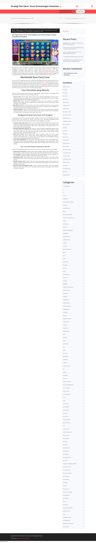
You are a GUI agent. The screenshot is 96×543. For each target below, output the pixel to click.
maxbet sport (66, 331)
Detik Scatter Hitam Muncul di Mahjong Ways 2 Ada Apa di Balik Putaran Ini (73, 48)
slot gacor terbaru (67, 473)
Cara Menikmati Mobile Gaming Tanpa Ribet (73, 56)
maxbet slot (66, 328)
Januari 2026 (66, 108)
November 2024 (67, 152)
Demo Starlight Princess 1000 (32, 30)
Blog (64, 211)
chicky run (65, 227)
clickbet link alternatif (68, 230)
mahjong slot (66, 299)
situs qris (65, 413)
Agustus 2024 (66, 162)
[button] (73, 11)
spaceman (65, 504)
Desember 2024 (67, 149)
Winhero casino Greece (68, 523)
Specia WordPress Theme (23, 538)
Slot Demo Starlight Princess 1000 (50, 30)
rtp (64, 369)
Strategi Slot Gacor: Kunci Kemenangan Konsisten (35, 6)
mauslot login (66, 321)
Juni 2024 (65, 165)
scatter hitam (66, 391)
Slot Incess (14, 31)
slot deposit (66, 454)
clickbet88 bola (66, 236)
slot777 (65, 501)
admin (14, 30)
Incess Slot (40, 30)
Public (64, 350)
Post (64, 347)
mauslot (65, 315)
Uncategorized (21, 30)
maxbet (65, 325)
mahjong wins (66, 309)
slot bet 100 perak (67, 432)
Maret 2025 (66, 140)
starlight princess (29, 31)
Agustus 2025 (66, 124)
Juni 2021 (65, 171)
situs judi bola (66, 407)
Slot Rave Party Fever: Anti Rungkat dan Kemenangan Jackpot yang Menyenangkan (34, 36)
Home (60, 18)
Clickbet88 (65, 233)
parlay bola (65, 343)
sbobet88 (65, 375)
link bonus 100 (66, 290)
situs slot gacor (66, 419)
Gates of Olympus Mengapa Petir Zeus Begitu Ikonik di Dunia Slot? (72, 52)
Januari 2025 (66, 146)
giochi (64, 252)
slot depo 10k (66, 448)
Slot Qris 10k (66, 489)
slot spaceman (66, 495)
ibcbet (64, 258)
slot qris (65, 485)
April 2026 (65, 99)
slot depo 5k (66, 451)
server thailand (66, 394)
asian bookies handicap (68, 202)
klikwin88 (65, 284)
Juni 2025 (65, 130)
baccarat (65, 205)
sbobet (64, 372)
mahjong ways (66, 302)
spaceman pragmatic (68, 507)
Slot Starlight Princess (21, 31)
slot (64, 425)
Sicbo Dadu (65, 403)
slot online (65, 482)
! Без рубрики (66, 186)
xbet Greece (66, 526)
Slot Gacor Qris (66, 470)
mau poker (65, 312)
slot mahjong (66, 476)
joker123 (65, 277)
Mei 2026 (65, 96)
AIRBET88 (65, 198)
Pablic (64, 340)
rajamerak (65, 359)
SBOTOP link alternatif (68, 384)
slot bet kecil (66, 438)
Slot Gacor (65, 460)
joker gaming (66, 274)
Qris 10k (65, 353)
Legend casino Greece (68, 287)
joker (64, 271)
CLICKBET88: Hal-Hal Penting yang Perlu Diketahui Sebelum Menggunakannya (72, 60)
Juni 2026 (65, 93)
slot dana (65, 441)
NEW (64, 334)
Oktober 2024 (66, 156)
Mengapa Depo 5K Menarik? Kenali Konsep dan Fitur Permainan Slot (73, 43)
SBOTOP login (66, 388)
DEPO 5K (65, 246)
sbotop (64, 378)
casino (64, 220)
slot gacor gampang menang (69, 463)
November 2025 (67, 115)
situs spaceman (66, 422)
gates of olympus (67, 249)
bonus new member (67, 214)
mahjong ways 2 (67, 306)
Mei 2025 (65, 133)
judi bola (65, 280)
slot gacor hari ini (67, 466)
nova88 (64, 337)
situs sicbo (65, 416)
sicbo (64, 400)
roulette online (66, 366)
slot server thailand (67, 492)
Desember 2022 (67, 168)
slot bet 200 (66, 435)
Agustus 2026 (66, 86)
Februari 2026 (66, 105)
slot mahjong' (66, 479)
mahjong (65, 296)
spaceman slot (66, 511)
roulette (65, 362)
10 (63, 192)
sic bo (64, 397)
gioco (64, 255)
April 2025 (65, 137)
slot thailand (66, 498)
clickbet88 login (66, 239)
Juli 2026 (65, 89)
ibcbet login (65, 261)
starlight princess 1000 (38, 31)
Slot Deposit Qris (67, 457)
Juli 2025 (65, 127)
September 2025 (67, 121)
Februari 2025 (66, 143)
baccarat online (66, 208)
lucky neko (65, 293)
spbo (64, 514)
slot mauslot (66, 31)
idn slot (64, 268)
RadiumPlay (65, 356)
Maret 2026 (66, 102)
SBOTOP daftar (66, 381)
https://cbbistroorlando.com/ (48, 70)
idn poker (65, 265)
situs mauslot (66, 410)
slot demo (65, 444)
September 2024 (67, 159)
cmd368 (65, 243)
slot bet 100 (66, 429)
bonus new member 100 (68, 217)
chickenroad (66, 224)
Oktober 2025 (66, 118)
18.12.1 (64, 195)
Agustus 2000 (66, 175)
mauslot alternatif (67, 318)
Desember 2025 (67, 111)
